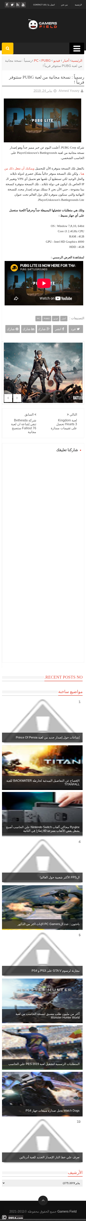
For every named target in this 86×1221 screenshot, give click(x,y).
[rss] (17, 4)
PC (36, 60)
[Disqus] (43, 503)
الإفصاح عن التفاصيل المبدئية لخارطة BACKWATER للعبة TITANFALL (43, 782)
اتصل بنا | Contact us (44, 5)
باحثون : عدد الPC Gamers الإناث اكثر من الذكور (49, 924)
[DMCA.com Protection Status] (13, 1218)
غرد (73, 329)
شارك (42, 329)
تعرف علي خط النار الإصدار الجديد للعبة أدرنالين (49, 1157)
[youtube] (23, 4)
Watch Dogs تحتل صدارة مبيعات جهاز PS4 (53, 1110)
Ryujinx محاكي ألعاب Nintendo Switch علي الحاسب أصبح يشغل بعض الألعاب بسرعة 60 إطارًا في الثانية (43, 828)
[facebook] (7, 4)
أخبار (66, 60)
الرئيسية (78, 5)
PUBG (46, 60)
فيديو (56, 60)
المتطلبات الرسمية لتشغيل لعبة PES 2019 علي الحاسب (44, 1064)
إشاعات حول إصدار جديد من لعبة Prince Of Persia (48, 737)
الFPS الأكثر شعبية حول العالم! (60, 877)
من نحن (64, 5)
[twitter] (12, 4)
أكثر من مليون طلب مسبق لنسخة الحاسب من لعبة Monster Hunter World (48, 1015)
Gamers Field (67, 1211)
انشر (58, 329)
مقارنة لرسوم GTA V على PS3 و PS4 (56, 970)
